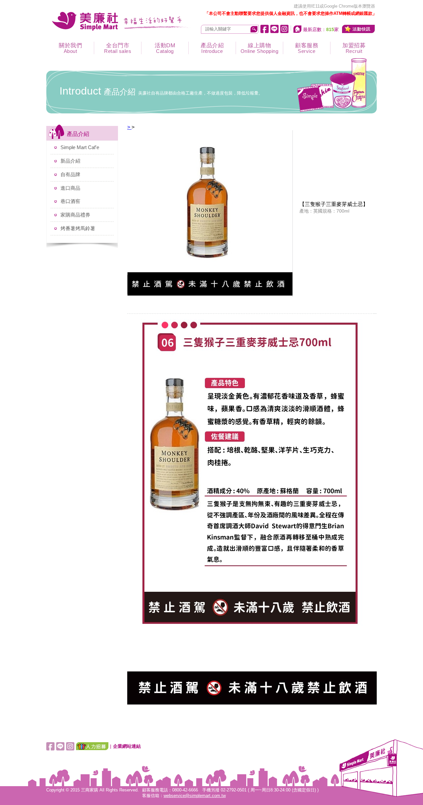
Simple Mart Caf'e (79, 147)
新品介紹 (70, 161)
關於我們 (70, 48)
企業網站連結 (127, 746)
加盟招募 (353, 48)
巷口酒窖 (70, 201)
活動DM (165, 48)
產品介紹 (212, 48)
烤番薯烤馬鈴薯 (77, 228)
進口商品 (70, 188)
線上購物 (260, 48)
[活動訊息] (358, 29)
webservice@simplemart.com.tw (195, 795)
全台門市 (117, 48)
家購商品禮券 (75, 215)
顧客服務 (306, 48)
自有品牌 (70, 174)
